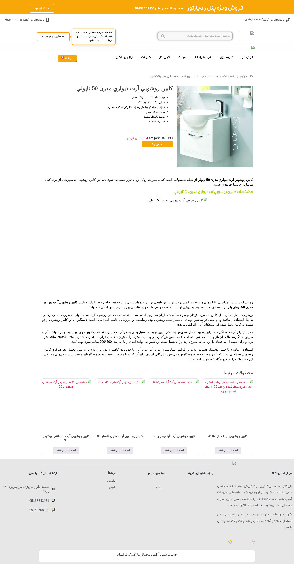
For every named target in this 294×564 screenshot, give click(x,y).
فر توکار (247, 57)
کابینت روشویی (207, 77)
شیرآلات (146, 57)
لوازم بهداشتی (124, 57)
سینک (182, 57)
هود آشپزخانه (203, 57)
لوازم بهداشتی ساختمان (232, 77)
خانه (250, 77)
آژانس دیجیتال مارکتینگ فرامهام (138, 554)
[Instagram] (241, 542)
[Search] (163, 36)
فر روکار (164, 57)
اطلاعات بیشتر (228, 450)
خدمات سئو (169, 554)
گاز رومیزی (227, 57)
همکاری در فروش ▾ (53, 37)
